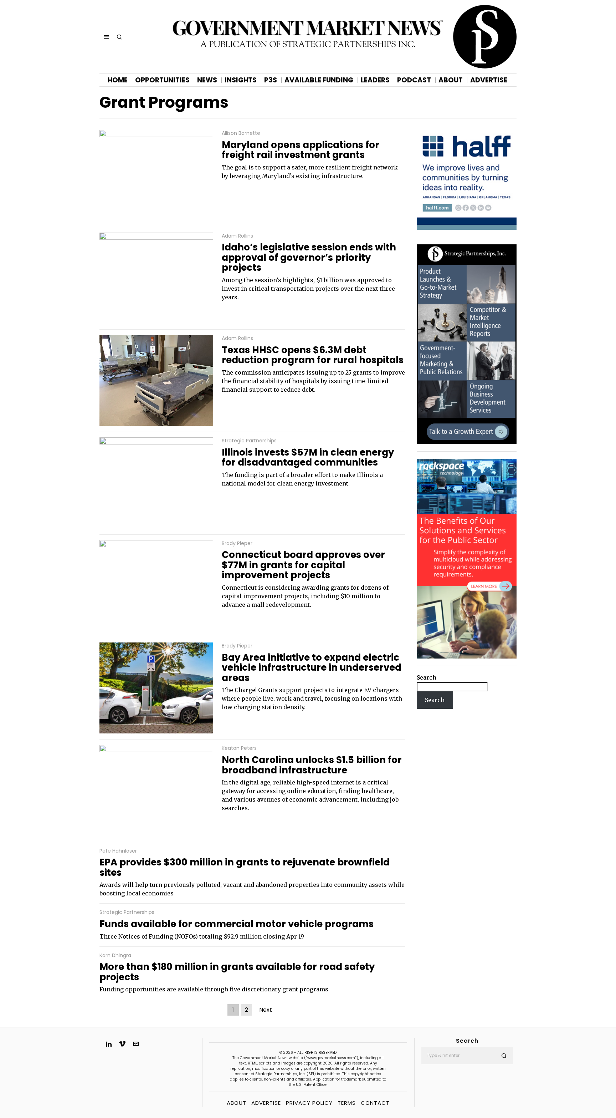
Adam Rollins (237, 236)
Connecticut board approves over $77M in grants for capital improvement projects (303, 565)
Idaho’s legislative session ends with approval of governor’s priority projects (309, 257)
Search (426, 677)
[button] (504, 1055)
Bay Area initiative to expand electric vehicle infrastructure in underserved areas (311, 667)
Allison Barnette (241, 133)
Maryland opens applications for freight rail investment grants (300, 150)
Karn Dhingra (115, 955)
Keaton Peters (239, 748)
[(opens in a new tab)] (467, 343)
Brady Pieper (237, 543)
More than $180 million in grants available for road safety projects (237, 972)
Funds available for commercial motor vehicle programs (236, 924)
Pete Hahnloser (118, 851)
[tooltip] (108, 1044)
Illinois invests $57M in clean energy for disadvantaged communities (308, 457)
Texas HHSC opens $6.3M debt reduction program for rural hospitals (313, 355)
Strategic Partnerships (249, 440)
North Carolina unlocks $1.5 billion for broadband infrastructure (312, 765)
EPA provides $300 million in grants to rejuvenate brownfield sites (244, 867)
